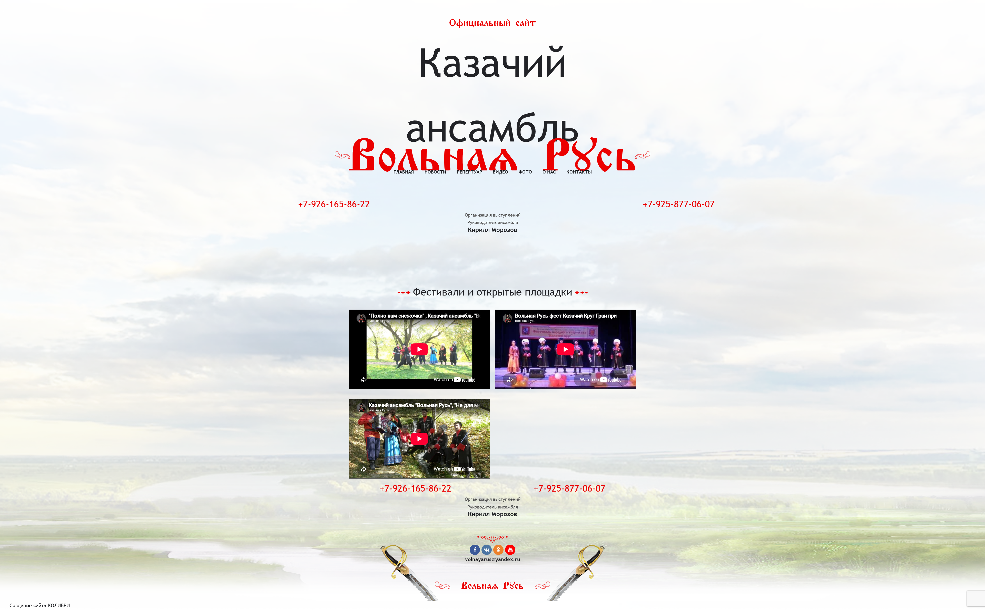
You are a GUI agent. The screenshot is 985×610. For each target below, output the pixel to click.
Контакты (579, 172)
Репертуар (469, 172)
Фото (525, 172)
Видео (500, 172)
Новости (435, 172)
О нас (549, 172)
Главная (403, 172)
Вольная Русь (493, 156)
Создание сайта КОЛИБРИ (39, 605)
